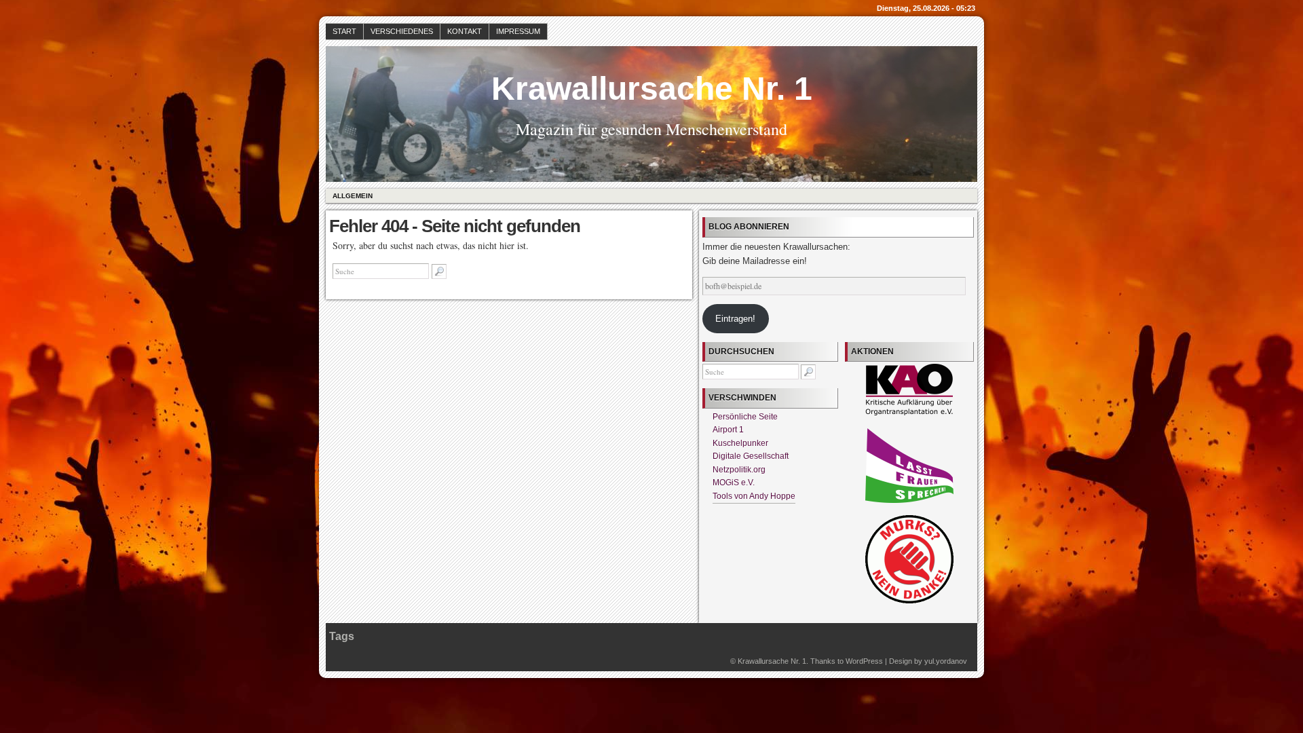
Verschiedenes (402, 31)
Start (344, 31)
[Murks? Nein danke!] (909, 600)
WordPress (864, 661)
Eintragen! (735, 319)
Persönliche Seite (745, 416)
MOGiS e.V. (734, 482)
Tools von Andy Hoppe (754, 496)
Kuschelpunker (740, 443)
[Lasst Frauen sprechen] (909, 500)
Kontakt (464, 31)
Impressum (518, 31)
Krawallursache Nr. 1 (651, 89)
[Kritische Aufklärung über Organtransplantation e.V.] (909, 412)
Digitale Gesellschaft (751, 456)
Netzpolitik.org (739, 469)
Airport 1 (728, 429)
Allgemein (353, 196)
